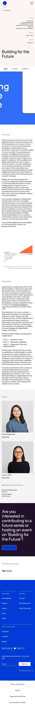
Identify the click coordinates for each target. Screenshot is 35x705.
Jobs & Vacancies (25, 608)
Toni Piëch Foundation (19, 305)
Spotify (4, 641)
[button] (31, 3)
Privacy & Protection (18, 684)
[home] (4, 3)
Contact (22, 598)
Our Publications (25, 603)
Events (4, 608)
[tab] (6, 69)
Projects (4, 603)
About (4, 618)
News (4, 613)
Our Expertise (6, 598)
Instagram (5, 631)
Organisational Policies (17, 696)
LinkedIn (5, 636)
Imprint (17, 690)
